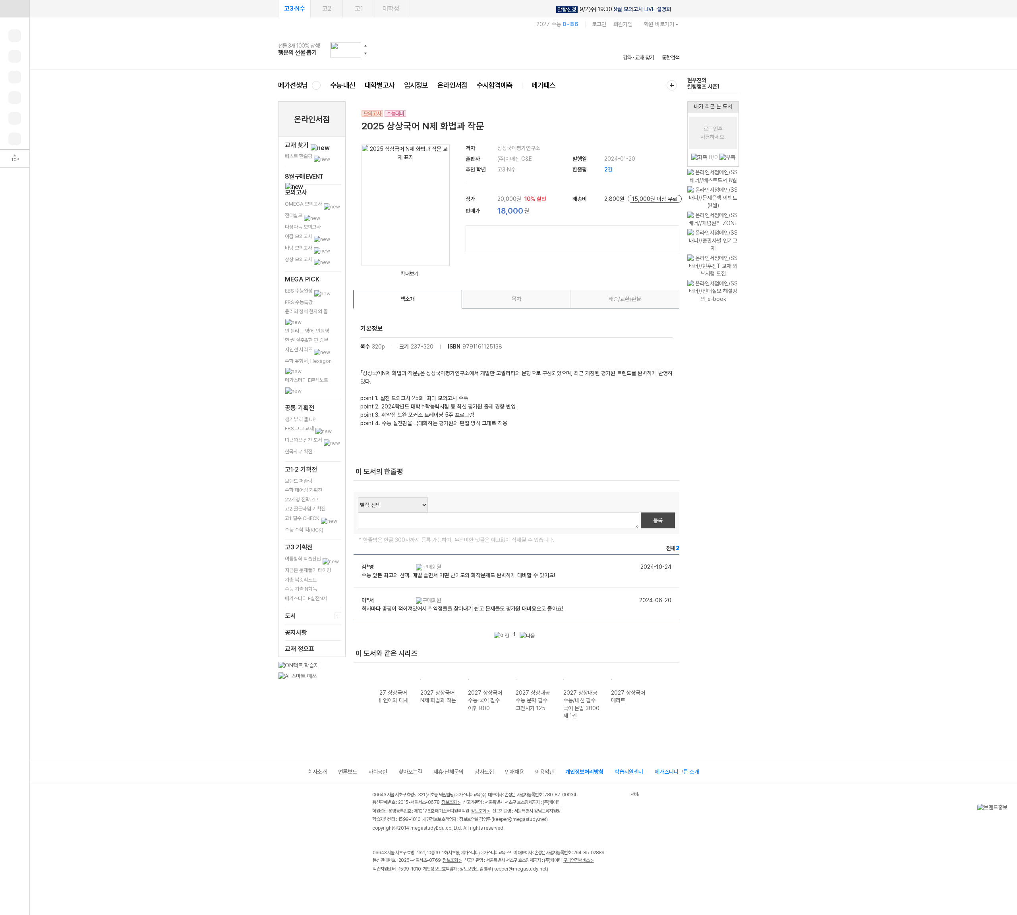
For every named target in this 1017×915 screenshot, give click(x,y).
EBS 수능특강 (299, 302)
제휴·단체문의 (448, 772)
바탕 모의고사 (299, 248)
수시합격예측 (494, 85)
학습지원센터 (629, 772)
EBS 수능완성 (299, 291)
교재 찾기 (297, 145)
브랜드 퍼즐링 (298, 481)
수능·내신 (342, 85)
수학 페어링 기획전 (303, 490)
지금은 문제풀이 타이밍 (308, 570)
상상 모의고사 (299, 259)
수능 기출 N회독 (301, 589)
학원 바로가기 (659, 24)
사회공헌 (377, 772)
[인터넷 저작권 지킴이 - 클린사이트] (620, 796)
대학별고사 (379, 85)
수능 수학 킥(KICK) (304, 530)
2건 (608, 169)
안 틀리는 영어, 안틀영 (307, 331)
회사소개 (317, 772)
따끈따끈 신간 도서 (304, 440)
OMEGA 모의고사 (304, 204)
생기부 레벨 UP (300, 419)
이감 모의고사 (299, 236)
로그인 (599, 24)
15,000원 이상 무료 (654, 199)
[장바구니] (14, 118)
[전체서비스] (672, 85)
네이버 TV (426, 885)
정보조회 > (450, 802)
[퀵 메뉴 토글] (14, 8)
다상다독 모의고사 (303, 227)
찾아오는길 (410, 772)
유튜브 (443, 885)
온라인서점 (452, 85)
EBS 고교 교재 (300, 428)
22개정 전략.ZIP (302, 500)
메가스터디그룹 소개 (677, 772)
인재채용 (514, 772)
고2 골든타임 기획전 (305, 509)
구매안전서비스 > (578, 860)
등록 (658, 520)
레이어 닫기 (1011, 808)
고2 (326, 8)
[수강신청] (14, 56)
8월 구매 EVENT (304, 176)
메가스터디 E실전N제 (306, 598)
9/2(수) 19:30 (614, 9)
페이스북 (377, 885)
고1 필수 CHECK (303, 518)
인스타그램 (394, 885)
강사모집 (484, 772)
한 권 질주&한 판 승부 (306, 340)
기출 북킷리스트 (301, 580)
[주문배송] (14, 139)
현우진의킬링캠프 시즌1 (703, 83)
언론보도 (347, 772)
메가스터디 (478, 50)
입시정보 (416, 85)
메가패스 (543, 85)
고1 (359, 8)
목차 (516, 299)
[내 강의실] (14, 35)
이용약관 (544, 772)
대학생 (391, 8)
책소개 (407, 299)
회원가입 (622, 24)
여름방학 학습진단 (303, 559)
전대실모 (294, 215)
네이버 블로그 (410, 885)
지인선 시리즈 (299, 350)
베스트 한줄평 (299, 156)
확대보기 (409, 274)
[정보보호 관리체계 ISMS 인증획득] (607, 795)
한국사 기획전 (298, 452)
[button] (365, 45)
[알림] (14, 77)
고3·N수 (294, 8)
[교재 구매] (14, 97)
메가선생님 (293, 85)
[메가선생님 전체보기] (316, 85)
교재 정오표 (299, 649)
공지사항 (296, 632)
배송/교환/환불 (625, 299)
